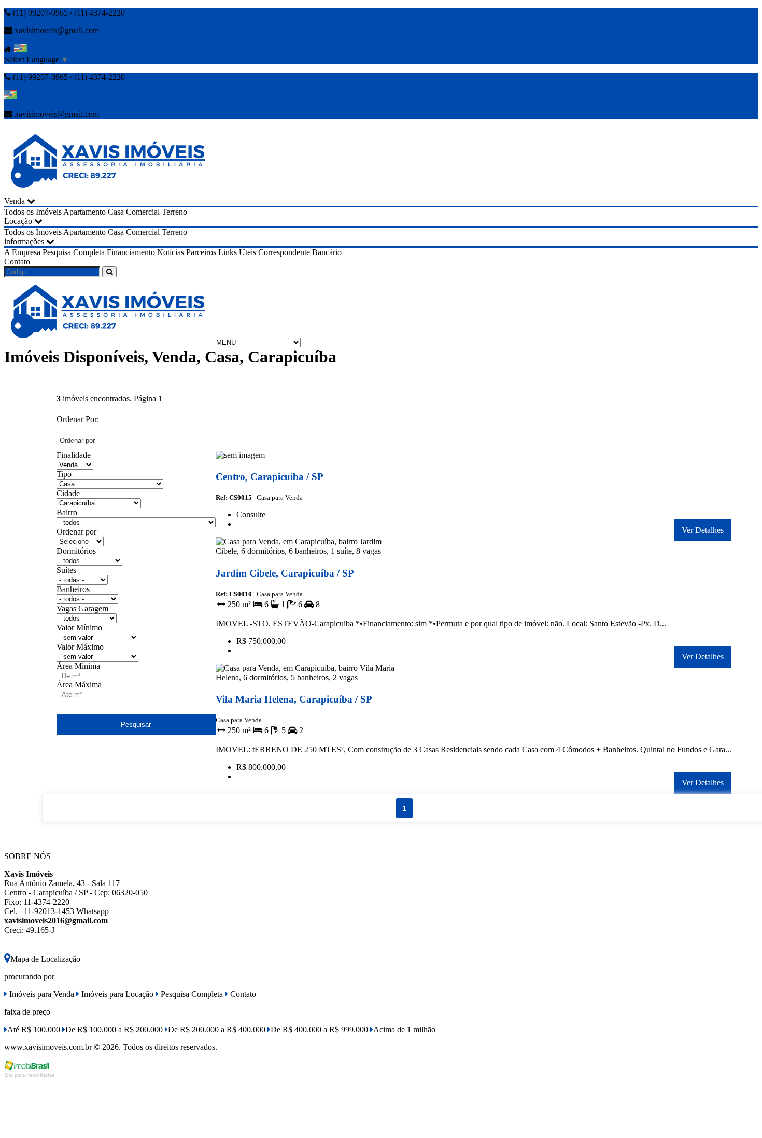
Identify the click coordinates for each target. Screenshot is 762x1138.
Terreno (174, 211)
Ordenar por (76, 531)
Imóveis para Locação (116, 994)
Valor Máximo (80, 646)
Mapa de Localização (45, 958)
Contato (17, 261)
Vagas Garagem (82, 608)
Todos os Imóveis (33, 211)
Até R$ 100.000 (33, 1029)
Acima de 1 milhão (404, 1029)
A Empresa (22, 252)
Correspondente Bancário (300, 252)
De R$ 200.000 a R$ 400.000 (216, 1029)
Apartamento (84, 211)
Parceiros (201, 252)
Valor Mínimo (79, 627)
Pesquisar (136, 724)
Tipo (64, 474)
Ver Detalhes (703, 530)
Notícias (170, 252)
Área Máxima (79, 684)
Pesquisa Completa (74, 252)
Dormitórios (76, 550)
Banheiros (73, 589)
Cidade (68, 493)
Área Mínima (78, 666)
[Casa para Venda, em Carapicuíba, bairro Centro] (308, 457)
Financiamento (131, 252)
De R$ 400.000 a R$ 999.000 (319, 1029)
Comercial (143, 211)
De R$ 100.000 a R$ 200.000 (114, 1029)
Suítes (66, 570)
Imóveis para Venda (40, 994)
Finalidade (74, 455)
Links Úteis (237, 252)
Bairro (67, 512)
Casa (116, 211)
